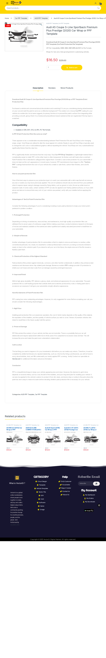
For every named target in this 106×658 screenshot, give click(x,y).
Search (98, 8)
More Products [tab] (67, 88)
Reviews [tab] (51, 88)
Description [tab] (38, 88)
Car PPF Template (21, 18)
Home (7, 18)
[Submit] (96, 484)
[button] (41, 25)
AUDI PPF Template (41, 18)
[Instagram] (99, 505)
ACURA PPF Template (12, 425)
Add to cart (73, 67)
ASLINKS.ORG (14, 525)
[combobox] (50, 8)
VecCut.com (16, 359)
